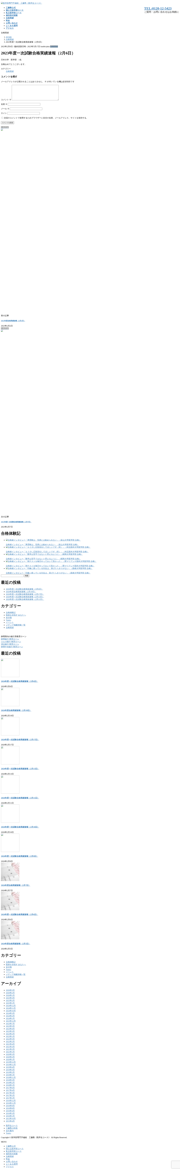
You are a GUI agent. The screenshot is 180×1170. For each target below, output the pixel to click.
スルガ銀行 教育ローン (11, 642)
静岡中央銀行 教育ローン (12, 647)
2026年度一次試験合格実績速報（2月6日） (19, 914)
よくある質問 (12, 1164)
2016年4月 (10, 1111)
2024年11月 (11, 1008)
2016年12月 (11, 1100)
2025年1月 (10, 1003)
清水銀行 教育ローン (10, 644)
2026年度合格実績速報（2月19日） (21, 592)
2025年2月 (10, 1000)
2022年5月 (10, 1039)
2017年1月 (10, 1098)
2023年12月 (11, 1021)
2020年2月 (10, 1057)
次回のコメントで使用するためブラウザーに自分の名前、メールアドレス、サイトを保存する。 (46, 118)
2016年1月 (10, 1116)
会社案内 (10, 1131)
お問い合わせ (12, 1161)
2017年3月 (10, 1093)
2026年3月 (10, 990)
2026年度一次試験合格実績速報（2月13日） (25, 597)
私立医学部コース (14, 1151)
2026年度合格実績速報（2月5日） (15, 944)
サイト (4, 113)
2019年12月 (11, 1062)
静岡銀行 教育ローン (10, 639)
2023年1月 (10, 1036)
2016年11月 (11, 1103)
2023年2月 (10, 1034)
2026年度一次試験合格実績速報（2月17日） (25, 594)
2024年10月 (11, 1011)
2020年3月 (10, 1054)
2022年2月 (10, 1041)
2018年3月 (10, 1080)
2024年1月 (10, 1018)
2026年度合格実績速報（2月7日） (15, 885)
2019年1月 (10, 1075)
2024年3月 (10, 1013)
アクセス (10, 1167)
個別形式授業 (12, 1154)
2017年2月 (10, 1095)
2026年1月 (10, 995)
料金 (8, 1159)
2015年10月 (11, 1118)
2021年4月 (10, 1044)
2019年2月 (10, 1072)
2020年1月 (10, 1059)
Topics (8, 620)
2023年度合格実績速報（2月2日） (13, 321)
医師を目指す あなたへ (16, 615)
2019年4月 (10, 1067)
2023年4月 (10, 1029)
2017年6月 (10, 1088)
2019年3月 (10, 1070)
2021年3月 (10, 1047)
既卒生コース (12, 1126)
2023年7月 (10, 1024)
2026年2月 (10, 993)
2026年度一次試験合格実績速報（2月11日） (25, 599)
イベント (10, 622)
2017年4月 (10, 1090)
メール (5, 109)
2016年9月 (10, 1106)
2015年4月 (10, 1121)
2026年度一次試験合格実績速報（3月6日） (24, 589)
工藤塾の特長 (12, 1128)
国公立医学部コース (15, 1149)
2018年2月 (10, 1083)
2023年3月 (10, 1031)
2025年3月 (10, 998)
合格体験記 (11, 612)
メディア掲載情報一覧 (15, 625)
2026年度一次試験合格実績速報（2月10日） (20, 827)
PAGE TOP (174, 1132)
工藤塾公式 (11, 1146)
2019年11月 (11, 1065)
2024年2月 (10, 1016)
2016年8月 (10, 1108)
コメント (6, 100)
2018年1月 (10, 1085)
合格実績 (54, 46)
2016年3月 (10, 1113)
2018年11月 (11, 1077)
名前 (4, 104)
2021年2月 (10, 1049)
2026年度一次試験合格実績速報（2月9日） (19, 856)
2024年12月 (11, 1006)
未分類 (9, 618)
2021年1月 (10, 1052)
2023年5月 (10, 1026)
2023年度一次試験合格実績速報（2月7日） (16, 522)
